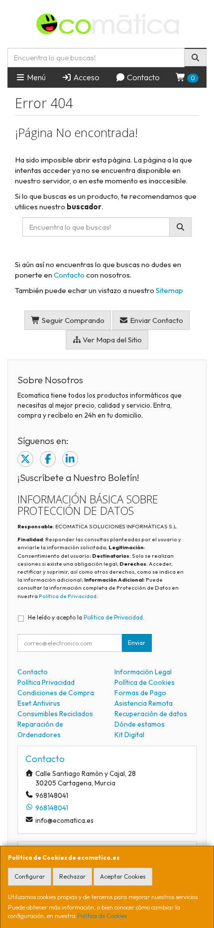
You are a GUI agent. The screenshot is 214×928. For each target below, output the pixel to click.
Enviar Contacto (155, 320)
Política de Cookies (102, 916)
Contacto (142, 77)
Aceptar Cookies (123, 876)
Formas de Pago (140, 692)
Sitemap (169, 290)
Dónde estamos (139, 724)
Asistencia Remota (143, 703)
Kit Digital (129, 734)
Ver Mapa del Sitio (111, 339)
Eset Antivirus (38, 703)
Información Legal (143, 671)
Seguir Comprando (72, 320)
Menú (35, 77)
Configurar (29, 876)
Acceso (86, 77)
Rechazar (72, 876)
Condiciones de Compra (55, 692)
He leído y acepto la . (86, 617)
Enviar (136, 642)
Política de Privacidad (68, 596)
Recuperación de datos (150, 713)
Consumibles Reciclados (55, 713)
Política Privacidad (46, 682)
